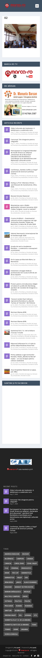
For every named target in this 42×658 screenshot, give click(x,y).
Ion (26, 577)
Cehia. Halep (32, 563)
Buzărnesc (9, 559)
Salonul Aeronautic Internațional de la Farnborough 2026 (24, 234)
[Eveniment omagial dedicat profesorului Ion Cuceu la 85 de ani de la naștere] (7, 272)
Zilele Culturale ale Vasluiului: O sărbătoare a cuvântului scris (23, 129)
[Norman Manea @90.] (7, 313)
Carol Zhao (19, 563)
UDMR (15, 629)
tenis (34, 625)
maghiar (8, 587)
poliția (27, 601)
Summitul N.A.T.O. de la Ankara (17, 620)
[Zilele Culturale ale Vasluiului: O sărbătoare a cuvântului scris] (7, 129)
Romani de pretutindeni (20, 134)
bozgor (25, 554)
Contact (26, 656)
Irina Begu (9, 582)
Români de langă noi (25, 211)
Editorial (21, 238)
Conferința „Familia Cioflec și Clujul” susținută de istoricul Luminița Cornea (24, 172)
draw (7, 573)
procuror (9, 606)
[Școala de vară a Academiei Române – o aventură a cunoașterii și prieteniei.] (7, 248)
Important (28, 238)
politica (18, 601)
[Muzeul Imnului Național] (7, 197)
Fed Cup (15, 573)
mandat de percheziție (24, 587)
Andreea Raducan (12, 554)
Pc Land (17, 648)
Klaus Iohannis (30, 582)
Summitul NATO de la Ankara (17, 625)
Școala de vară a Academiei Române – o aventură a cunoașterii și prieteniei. (24, 248)
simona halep (10, 615)
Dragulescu (26, 568)
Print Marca (23, 132)
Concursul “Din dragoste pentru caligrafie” (23, 140)
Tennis (7, 629)
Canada (30, 559)
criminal (14, 568)
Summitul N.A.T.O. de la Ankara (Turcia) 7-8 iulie (23, 332)
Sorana (28, 615)
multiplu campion (12, 596)
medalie (27, 592)
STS (35, 615)
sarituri (8, 610)
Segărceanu (19, 610)
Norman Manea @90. (19, 312)
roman (19, 606)
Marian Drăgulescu (13, 592)
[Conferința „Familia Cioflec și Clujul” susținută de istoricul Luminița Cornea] (7, 171)
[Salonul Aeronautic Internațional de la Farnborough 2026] (7, 235)
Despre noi (7, 656)
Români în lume (33, 134)
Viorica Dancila (11, 634)
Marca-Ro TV (16, 656)
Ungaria (24, 629)
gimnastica (9, 577)
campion (20, 559)
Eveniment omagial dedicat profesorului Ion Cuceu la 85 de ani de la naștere (24, 273)
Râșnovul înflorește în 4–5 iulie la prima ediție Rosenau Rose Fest (23, 345)
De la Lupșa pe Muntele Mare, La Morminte (23, 260)
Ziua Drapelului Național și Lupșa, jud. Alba (23, 371)
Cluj (6, 568)
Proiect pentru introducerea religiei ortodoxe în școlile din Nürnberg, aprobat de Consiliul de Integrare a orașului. (24, 287)
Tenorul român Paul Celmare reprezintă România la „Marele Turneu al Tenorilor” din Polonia (23, 301)
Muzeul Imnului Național (20, 196)
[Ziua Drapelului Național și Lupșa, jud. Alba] (7, 371)
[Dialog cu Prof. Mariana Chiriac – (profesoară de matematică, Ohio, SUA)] (7, 184)
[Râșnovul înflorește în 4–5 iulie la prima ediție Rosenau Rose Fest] (7, 345)
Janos (18, 582)
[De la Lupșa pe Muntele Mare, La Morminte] (7, 261)
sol (20, 615)
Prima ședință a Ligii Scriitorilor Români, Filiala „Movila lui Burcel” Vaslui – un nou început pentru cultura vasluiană (23, 358)
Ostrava (8, 601)
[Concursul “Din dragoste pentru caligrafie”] (7, 141)
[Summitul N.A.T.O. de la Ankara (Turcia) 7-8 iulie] (7, 332)
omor (25, 596)
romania (28, 606)
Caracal (8, 563)
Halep (19, 577)
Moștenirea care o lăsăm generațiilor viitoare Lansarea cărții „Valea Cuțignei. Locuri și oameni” (24, 207)
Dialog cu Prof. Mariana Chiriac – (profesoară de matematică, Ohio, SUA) (24, 185)
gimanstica (26, 573)
